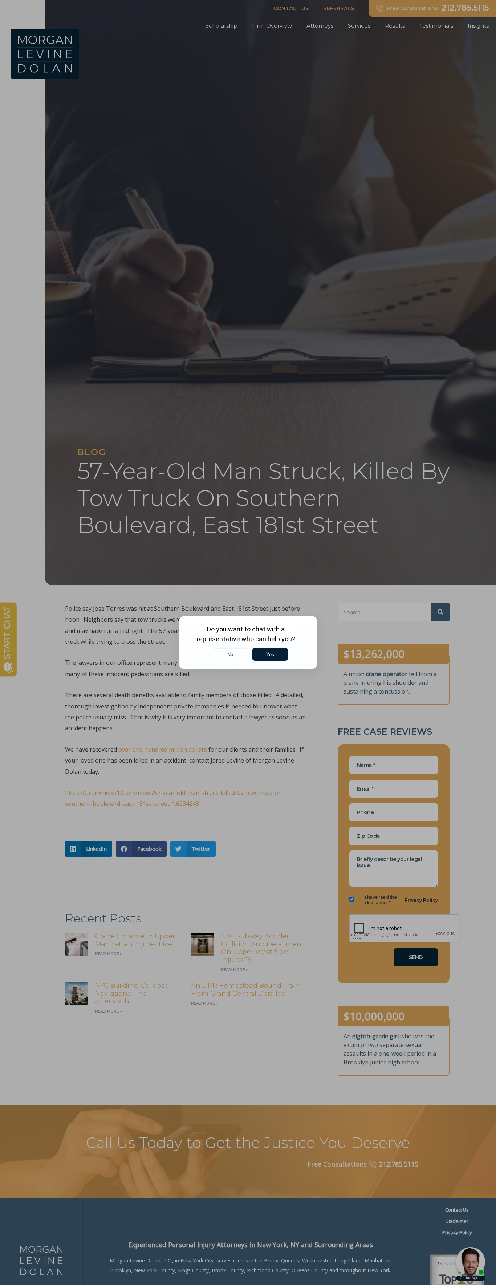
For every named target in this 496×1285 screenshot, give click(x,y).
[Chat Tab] (248, 642)
